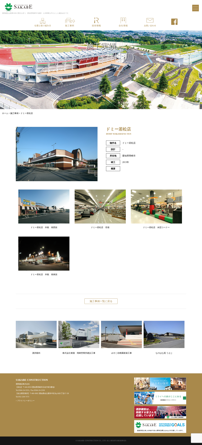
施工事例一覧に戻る (101, 301)
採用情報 (96, 22)
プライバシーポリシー (26, 401)
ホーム (5, 113)
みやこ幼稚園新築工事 (121, 353)
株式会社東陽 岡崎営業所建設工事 (78, 353)
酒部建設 (18, 5)
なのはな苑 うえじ (164, 353)
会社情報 (123, 22)
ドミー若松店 (27, 113)
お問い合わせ (150, 22)
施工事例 (69, 22)
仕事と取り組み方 (42, 22)
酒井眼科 (36, 353)
